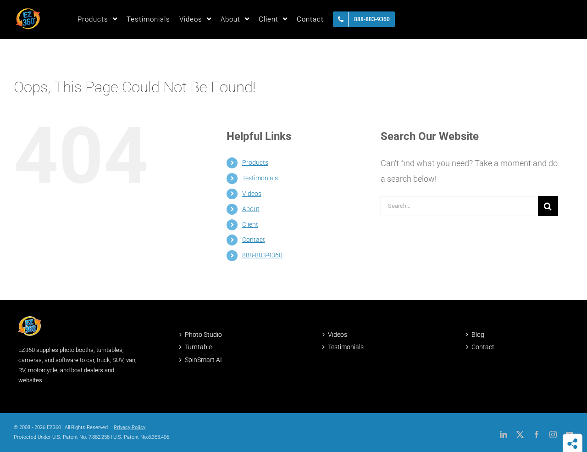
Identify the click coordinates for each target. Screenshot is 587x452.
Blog (477, 334)
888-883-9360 (262, 255)
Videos (251, 193)
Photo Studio (203, 334)
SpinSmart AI (203, 359)
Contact (253, 239)
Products (255, 162)
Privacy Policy (129, 427)
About (251, 208)
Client (250, 224)
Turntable (198, 347)
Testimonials (260, 178)
